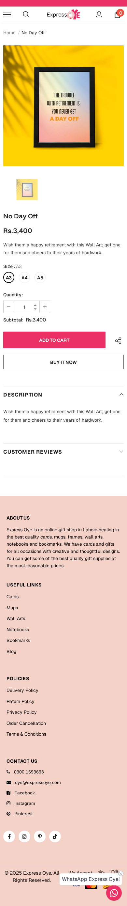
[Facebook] (9, 836)
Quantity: (13, 295)
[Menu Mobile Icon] (7, 15)
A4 (24, 278)
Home (9, 33)
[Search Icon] (26, 14)
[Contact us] (114, 893)
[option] (63, 105)
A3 (9, 278)
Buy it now (63, 362)
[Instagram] (24, 836)
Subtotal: (13, 320)
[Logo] (63, 14)
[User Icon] (99, 14)
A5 (40, 278)
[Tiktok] (55, 836)
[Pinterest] (40, 836)
